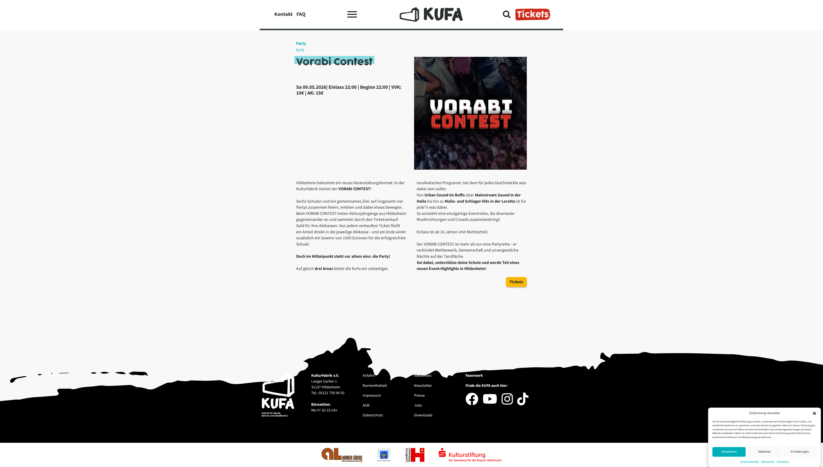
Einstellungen (800, 451)
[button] (814, 413)
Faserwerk (474, 375)
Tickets (533, 14)
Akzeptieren (729, 451)
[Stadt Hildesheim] (384, 454)
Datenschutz (768, 461)
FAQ (300, 14)
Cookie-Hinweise (749, 461)
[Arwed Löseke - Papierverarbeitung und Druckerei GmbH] (342, 454)
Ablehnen (764, 451)
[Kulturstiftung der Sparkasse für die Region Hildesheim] (470, 454)
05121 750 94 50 (331, 393)
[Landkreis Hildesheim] (415, 454)
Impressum (783, 461)
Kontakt (283, 14)
